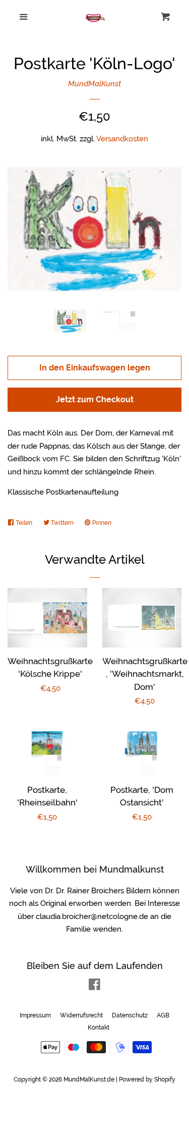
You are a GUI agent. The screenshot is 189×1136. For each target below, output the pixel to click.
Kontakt (98, 1027)
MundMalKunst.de (89, 1079)
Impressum (35, 1015)
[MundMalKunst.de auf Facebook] (94, 986)
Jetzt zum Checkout (95, 399)
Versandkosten (122, 138)
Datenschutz (130, 1015)
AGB (163, 1015)
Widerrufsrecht (81, 1015)
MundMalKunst (94, 83)
